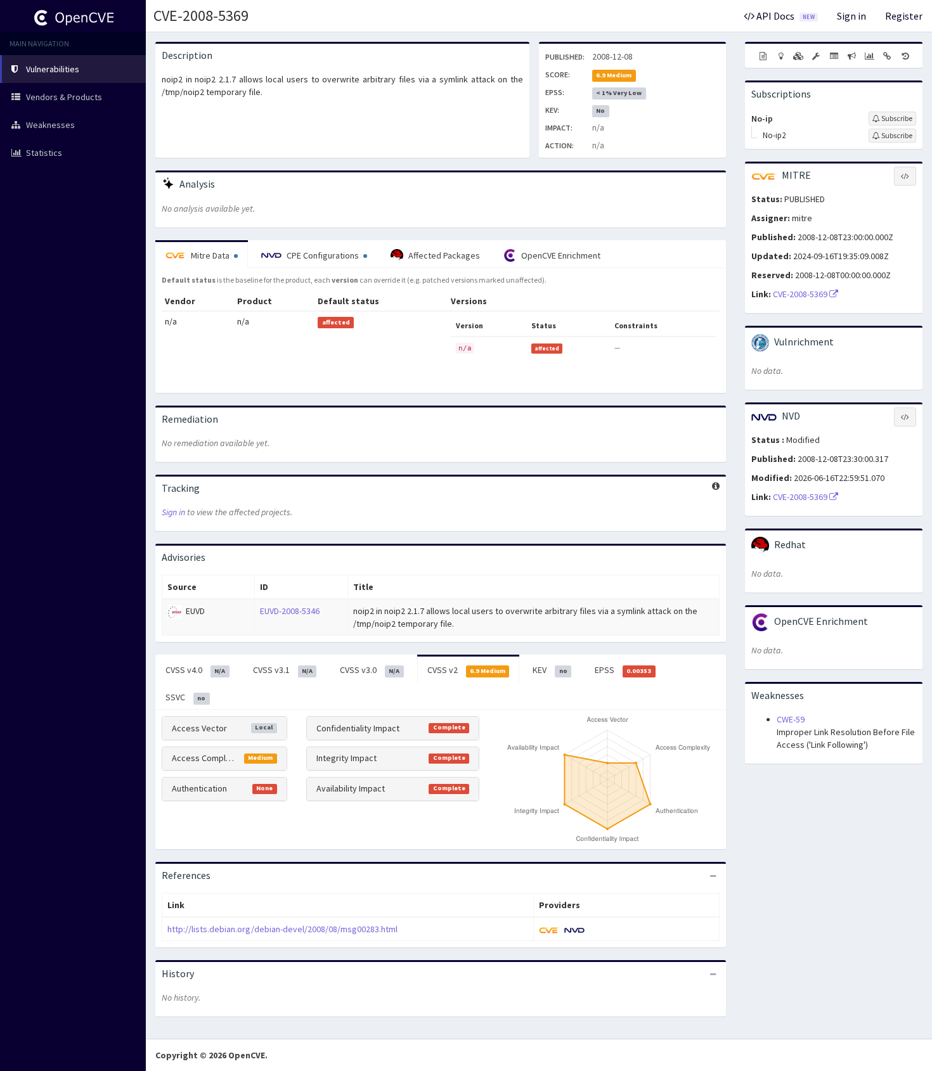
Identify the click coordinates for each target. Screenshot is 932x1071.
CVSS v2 (466, 670)
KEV (550, 670)
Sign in (851, 16)
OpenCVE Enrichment (559, 255)
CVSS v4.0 (195, 670)
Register (903, 16)
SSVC (185, 697)
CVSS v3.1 (283, 670)
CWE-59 (791, 719)
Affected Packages (443, 255)
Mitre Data (210, 255)
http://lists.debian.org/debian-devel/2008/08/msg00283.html (282, 929)
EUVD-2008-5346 (290, 611)
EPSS (623, 670)
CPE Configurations (323, 255)
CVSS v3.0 (369, 670)
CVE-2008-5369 (201, 15)
